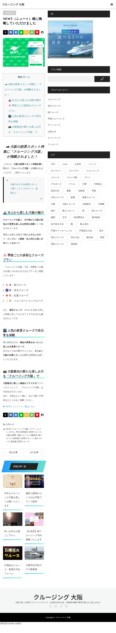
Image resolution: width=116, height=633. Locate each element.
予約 (18, 432)
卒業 (94, 191)
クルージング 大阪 (13, 4)
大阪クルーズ (23, 435)
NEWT (8, 429)
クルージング (54, 99)
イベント (92, 164)
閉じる (26, 77)
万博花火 (98, 184)
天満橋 (101, 204)
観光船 (14, 441)
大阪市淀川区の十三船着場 (34, 567)
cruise (64, 164)
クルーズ (55, 177)
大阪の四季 (11, 435)
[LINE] (21, 32)
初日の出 (55, 191)
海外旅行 (17, 438)
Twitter (50, 605)
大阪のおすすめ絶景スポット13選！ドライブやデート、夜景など (24, 188)
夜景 (73, 197)
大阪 (53, 204)
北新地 (81, 191)
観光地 (90, 237)
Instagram (55, 605)
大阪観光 (33, 435)
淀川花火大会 (57, 224)
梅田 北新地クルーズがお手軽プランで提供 (34, 497)
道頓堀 (74, 244)
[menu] (112, 4)
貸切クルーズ (23, 441)
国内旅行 (24, 432)
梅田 (53, 217)
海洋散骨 (96, 217)
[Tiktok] (60, 605)
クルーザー (74, 171)
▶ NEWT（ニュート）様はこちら (19, 406)
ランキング (53, 144)
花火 (101, 231)
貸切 (102, 237)
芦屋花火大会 (85, 231)
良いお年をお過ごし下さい (12, 533)
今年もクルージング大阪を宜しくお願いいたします (12, 499)
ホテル (12, 432)
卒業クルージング (56, 119)
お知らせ (9, 13)
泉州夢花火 (79, 217)
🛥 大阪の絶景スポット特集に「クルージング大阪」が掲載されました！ (23, 89)
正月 (64, 217)
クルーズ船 (72, 177)
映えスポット (68, 211)
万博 (84, 184)
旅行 (53, 211)
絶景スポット (27, 438)
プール (72, 184)
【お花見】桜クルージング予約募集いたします (34, 535)
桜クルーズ (53, 112)
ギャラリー (56, 171)
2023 (53, 164)
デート (87, 177)
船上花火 (84, 224)
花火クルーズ (54, 106)
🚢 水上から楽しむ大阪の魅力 (24, 100)
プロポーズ (56, 184)
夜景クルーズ (35, 432)
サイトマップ (54, 138)
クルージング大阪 (20, 429)
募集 (69, 191)
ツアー (32, 429)
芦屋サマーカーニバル (61, 231)
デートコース (54, 125)
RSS (66, 605)
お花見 (78, 164)
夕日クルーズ (57, 197)
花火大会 (75, 237)
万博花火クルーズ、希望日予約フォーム (12, 569)
